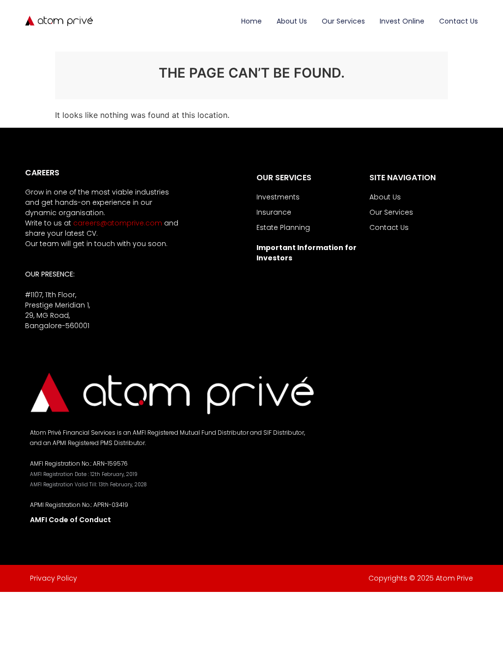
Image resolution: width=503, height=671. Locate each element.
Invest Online (402, 21)
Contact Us (458, 21)
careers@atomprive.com (117, 223)
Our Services (343, 21)
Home (251, 21)
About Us (292, 21)
